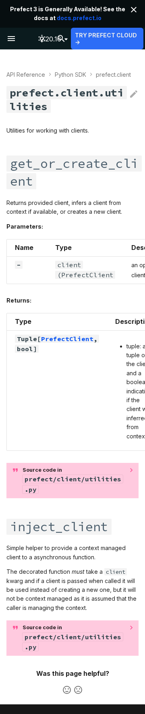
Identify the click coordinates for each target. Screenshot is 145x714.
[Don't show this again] (134, 9)
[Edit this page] (134, 94)
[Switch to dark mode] (42, 39)
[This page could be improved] (78, 690)
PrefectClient (67, 339)
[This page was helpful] (67, 690)
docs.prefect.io (79, 17)
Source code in (72, 480)
